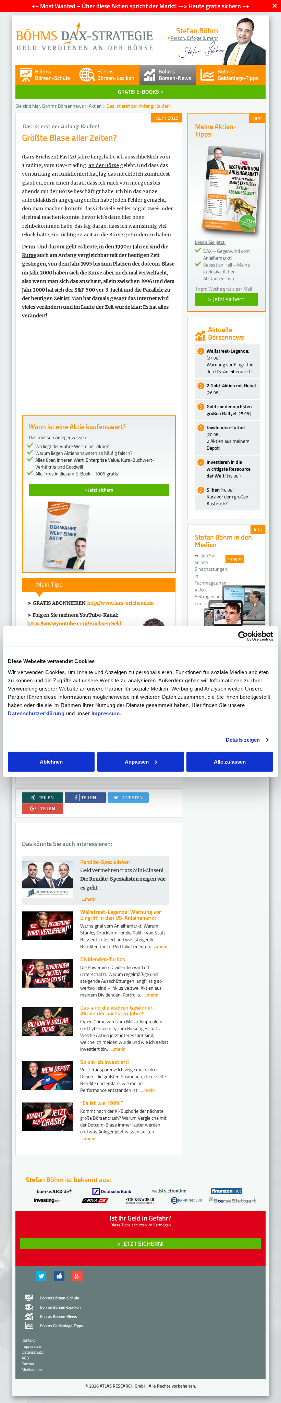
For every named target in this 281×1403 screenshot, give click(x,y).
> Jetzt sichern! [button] (140, 1243)
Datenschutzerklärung (36, 713)
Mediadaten (32, 1369)
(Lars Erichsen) (40, 157)
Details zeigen (243, 740)
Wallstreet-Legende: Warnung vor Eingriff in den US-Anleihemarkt (120, 915)
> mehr (234, 558)
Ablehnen (51, 761)
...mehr (89, 899)
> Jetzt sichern (98, 489)
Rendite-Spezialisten (105, 862)
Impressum (105, 713)
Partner (28, 1363)
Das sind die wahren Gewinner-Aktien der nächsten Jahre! (117, 1010)
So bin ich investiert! (104, 1062)
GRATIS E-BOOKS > (140, 91)
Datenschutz (32, 1352)
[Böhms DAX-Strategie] (83, 32)
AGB (25, 1358)
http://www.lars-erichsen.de (120, 603)
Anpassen (137, 761)
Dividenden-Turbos (102, 959)
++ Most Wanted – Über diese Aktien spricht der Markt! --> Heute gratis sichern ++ (140, 6)
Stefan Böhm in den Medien (223, 541)
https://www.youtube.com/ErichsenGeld (74, 624)
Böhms (52, 74)
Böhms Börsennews (63, 105)
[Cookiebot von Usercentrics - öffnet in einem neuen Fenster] (243, 636)
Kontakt (28, 1340)
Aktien (95, 105)
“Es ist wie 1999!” (101, 1103)
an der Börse (103, 165)
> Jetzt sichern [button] (226, 299)
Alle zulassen (230, 761)
